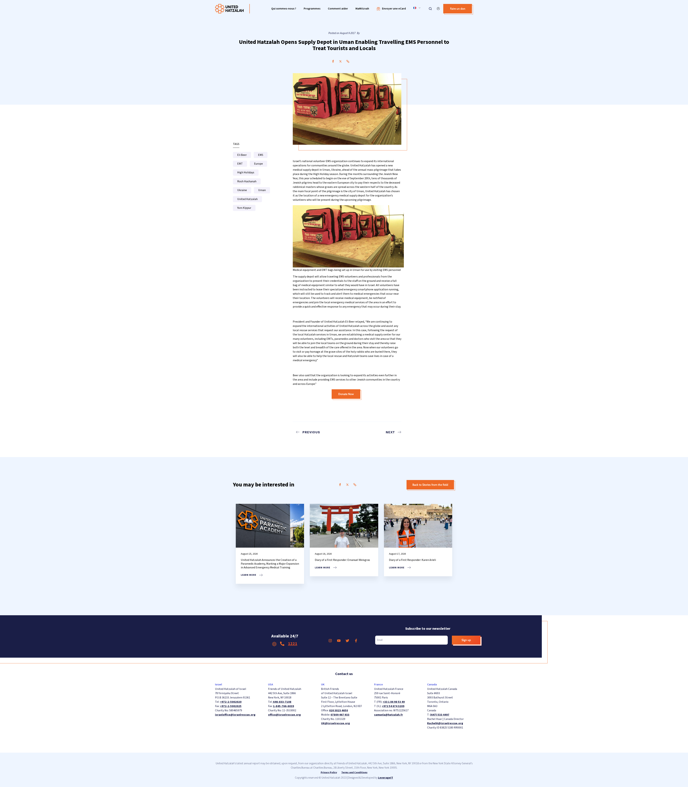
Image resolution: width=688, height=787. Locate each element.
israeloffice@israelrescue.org (235, 715)
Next (390, 432)
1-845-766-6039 (283, 706)
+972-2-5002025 (231, 706)
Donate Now (346, 394)
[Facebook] (333, 61)
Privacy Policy (329, 772)
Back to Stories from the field (430, 484)
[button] (283, 9)
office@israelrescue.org (284, 715)
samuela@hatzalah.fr (388, 715)
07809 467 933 (340, 715)
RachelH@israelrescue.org (445, 723)
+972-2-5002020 (231, 702)
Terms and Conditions (354, 772)
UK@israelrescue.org (335, 723)
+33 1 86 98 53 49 (394, 702)
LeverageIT (385, 778)
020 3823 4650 (338, 710)
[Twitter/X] (340, 61)
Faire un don (457, 8)
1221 (292, 643)
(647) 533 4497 (439, 715)
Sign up (466, 640)
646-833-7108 (282, 702)
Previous (311, 432)
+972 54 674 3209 (393, 706)
